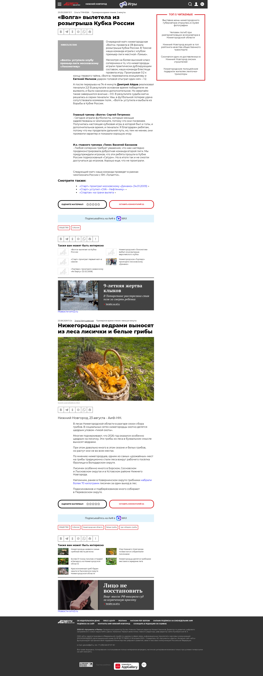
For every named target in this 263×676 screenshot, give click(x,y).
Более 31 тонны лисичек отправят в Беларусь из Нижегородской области (87, 561)
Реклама (122, 621)
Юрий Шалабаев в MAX (69, 402)
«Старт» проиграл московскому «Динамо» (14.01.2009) (113, 186)
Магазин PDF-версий (140, 621)
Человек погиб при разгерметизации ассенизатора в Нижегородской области (181, 35)
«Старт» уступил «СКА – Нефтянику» (102, 189)
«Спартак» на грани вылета (96, 192)
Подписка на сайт (85, 624)
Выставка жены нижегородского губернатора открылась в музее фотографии (180, 23)
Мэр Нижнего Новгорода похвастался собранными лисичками (131, 551)
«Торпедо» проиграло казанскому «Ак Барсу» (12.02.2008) (87, 270)
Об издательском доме (88, 621)
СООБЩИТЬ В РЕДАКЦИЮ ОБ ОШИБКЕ (150, 624)
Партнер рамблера (103, 665)
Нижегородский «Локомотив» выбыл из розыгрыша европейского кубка (133, 252)
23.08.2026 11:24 (65, 321)
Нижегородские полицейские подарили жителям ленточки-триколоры (181, 71)
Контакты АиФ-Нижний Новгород (114, 624)
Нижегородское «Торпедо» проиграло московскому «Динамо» (132, 261)
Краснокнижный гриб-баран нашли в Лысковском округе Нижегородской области (84, 571)
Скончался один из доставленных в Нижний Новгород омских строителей (181, 59)
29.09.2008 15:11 (65, 12)
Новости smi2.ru (68, 311)
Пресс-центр (109, 621)
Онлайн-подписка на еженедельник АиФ (173, 621)
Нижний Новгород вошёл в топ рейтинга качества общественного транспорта (181, 47)
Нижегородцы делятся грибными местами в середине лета (135, 560)
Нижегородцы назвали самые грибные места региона (85, 550)
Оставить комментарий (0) (131, 204)
